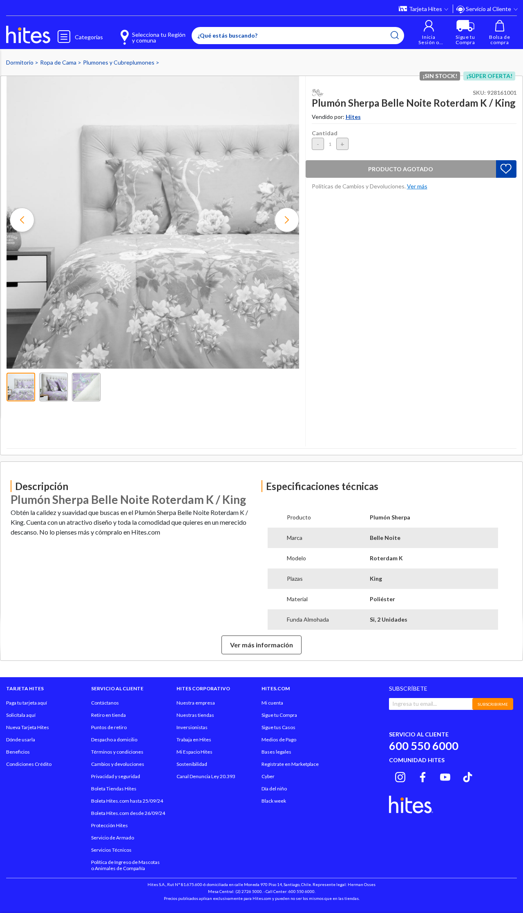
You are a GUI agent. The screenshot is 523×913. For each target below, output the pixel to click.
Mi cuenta (272, 703)
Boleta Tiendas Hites (113, 788)
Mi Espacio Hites (194, 752)
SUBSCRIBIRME (493, 704)
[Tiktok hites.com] (468, 776)
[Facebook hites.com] (423, 776)
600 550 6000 (423, 745)
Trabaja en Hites (194, 739)
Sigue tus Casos (278, 727)
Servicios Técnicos (111, 850)
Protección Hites (109, 825)
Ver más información (261, 645)
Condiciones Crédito (28, 764)
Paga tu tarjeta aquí (26, 703)
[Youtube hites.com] (445, 776)
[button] (428, 32)
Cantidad (324, 133)
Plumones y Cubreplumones (119, 62)
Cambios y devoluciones (117, 764)
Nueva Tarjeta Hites (27, 727)
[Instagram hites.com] (400, 776)
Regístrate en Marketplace (290, 764)
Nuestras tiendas (195, 715)
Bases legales (276, 752)
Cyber (268, 776)
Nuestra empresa (196, 703)
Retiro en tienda (108, 715)
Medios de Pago (279, 739)
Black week (274, 801)
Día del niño (274, 788)
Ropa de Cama (59, 62)
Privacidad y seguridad (115, 776)
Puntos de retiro (109, 727)
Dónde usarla (20, 739)
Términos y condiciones (117, 752)
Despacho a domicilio (114, 739)
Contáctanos (105, 703)
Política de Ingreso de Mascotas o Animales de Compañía (125, 865)
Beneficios (18, 752)
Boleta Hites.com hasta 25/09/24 (127, 801)
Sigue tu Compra (279, 715)
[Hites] (28, 35)
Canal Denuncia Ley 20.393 (206, 776)
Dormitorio (20, 62)
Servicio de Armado (112, 838)
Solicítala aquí (21, 715)
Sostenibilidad (192, 764)
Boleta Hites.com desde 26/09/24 (128, 813)
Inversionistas (192, 727)
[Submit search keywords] (395, 35)
